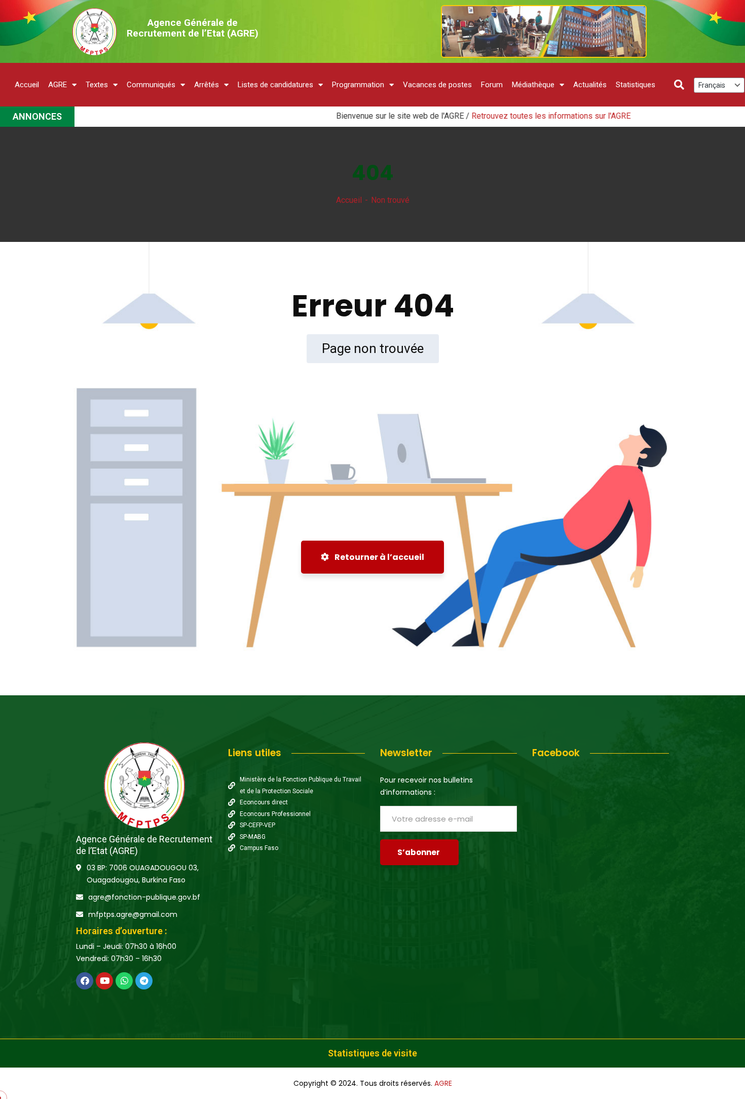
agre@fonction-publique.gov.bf (144, 897)
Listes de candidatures (275, 84)
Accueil (27, 84)
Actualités (590, 84)
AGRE (57, 84)
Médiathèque (533, 84)
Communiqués (151, 84)
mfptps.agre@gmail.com (132, 914)
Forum (492, 84)
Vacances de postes (437, 84)
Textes (97, 84)
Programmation (358, 84)
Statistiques (635, 84)
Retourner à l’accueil (378, 557)
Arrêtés (206, 84)
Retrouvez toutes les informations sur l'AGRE (515, 116)
